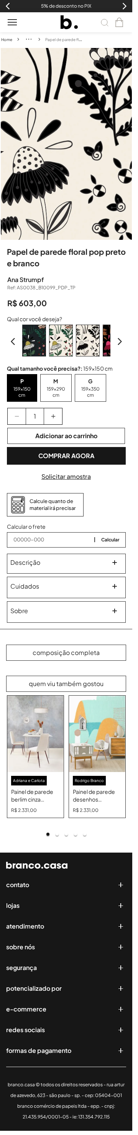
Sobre (19, 611)
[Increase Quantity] (53, 416)
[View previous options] (13, 341)
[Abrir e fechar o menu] (12, 22)
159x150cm (22, 392)
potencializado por (34, 988)
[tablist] (66, 834)
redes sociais (25, 1030)
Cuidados (24, 586)
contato (17, 885)
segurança (21, 967)
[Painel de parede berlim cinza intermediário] (35, 734)
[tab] (48, 834)
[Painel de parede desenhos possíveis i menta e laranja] (97, 734)
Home (6, 39)
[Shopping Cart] (119, 22)
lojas (13, 905)
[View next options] (119, 341)
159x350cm (90, 392)
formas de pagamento (38, 1050)
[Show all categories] (28, 39)
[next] (126, 144)
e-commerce (26, 1009)
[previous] (6, 144)
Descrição (25, 562)
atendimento (25, 926)
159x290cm (56, 392)
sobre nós (20, 947)
